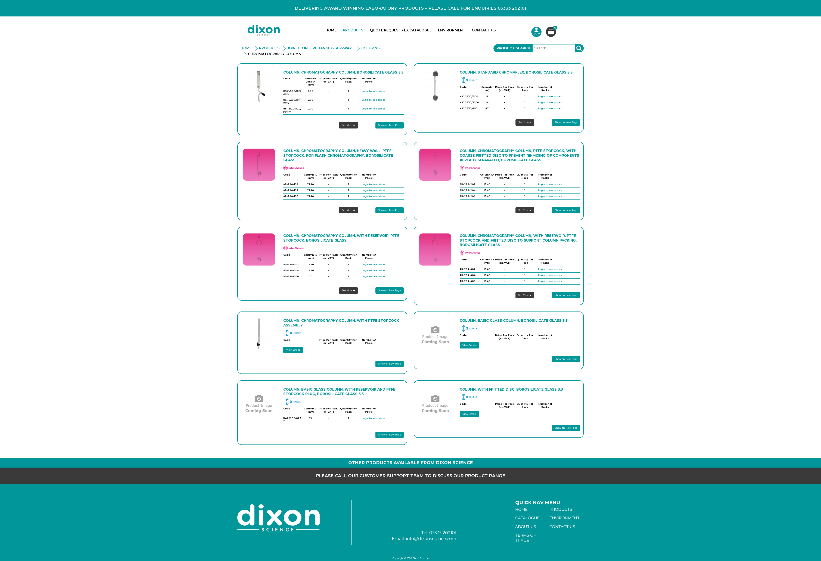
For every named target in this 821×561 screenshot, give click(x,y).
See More (347, 125)
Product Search (513, 48)
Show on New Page (389, 125)
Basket (555, 28)
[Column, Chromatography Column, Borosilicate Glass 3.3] (259, 86)
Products (353, 30)
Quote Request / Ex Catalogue (401, 30)
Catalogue (527, 518)
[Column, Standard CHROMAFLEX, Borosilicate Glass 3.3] (435, 86)
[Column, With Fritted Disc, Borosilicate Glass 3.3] (435, 403)
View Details (293, 349)
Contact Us (484, 30)
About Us (525, 526)
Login (536, 32)
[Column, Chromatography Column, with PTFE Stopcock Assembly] (259, 334)
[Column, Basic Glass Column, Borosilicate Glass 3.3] (435, 334)
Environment (451, 30)
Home (331, 30)
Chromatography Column (274, 54)
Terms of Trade (525, 538)
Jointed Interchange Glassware (320, 48)
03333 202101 (442, 532)
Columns (370, 48)
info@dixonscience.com (431, 538)
